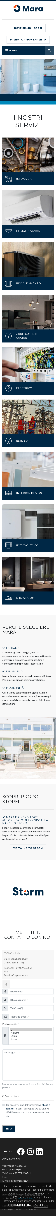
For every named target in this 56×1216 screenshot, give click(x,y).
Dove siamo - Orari (28, 28)
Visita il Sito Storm (28, 848)
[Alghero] (31, 1032)
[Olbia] (31, 1035)
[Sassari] (31, 1038)
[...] (31, 1029)
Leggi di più (23, 1204)
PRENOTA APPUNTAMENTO (28, 39)
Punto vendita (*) (11, 1023)
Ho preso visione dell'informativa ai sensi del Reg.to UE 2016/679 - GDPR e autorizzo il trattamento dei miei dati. (28, 1110)
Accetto (41, 1205)
